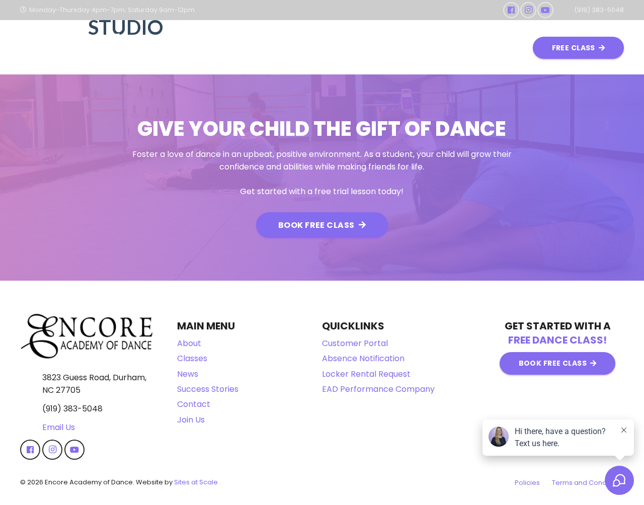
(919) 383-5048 (72, 408)
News (187, 374)
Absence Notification (363, 358)
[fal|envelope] (31, 427)
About (189, 343)
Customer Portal (355, 343)
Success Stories (207, 389)
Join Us (191, 420)
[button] (259, 47)
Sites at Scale (196, 482)
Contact (193, 404)
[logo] (70, 47)
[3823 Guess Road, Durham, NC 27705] (31, 383)
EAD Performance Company (378, 389)
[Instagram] (528, 10)
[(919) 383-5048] (31, 408)
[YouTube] (545, 10)
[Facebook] (511, 10)
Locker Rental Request (366, 374)
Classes (192, 358)
